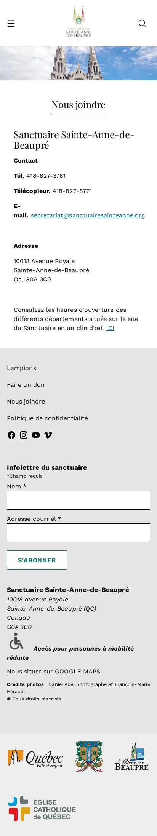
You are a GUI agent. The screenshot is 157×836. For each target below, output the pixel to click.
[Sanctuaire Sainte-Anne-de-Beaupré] (78, 23)
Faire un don (26, 384)
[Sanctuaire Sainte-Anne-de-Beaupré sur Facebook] (11, 436)
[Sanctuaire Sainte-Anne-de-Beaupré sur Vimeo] (48, 436)
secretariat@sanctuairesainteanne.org (88, 215)
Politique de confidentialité (47, 418)
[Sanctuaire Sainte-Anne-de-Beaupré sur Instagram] (23, 436)
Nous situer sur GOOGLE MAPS (53, 671)
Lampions (21, 368)
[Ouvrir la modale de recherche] (142, 23)
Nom (16, 486)
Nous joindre (26, 401)
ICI (110, 328)
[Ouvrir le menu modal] (11, 23)
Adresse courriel (34, 518)
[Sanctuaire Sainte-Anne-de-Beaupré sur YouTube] (35, 436)
